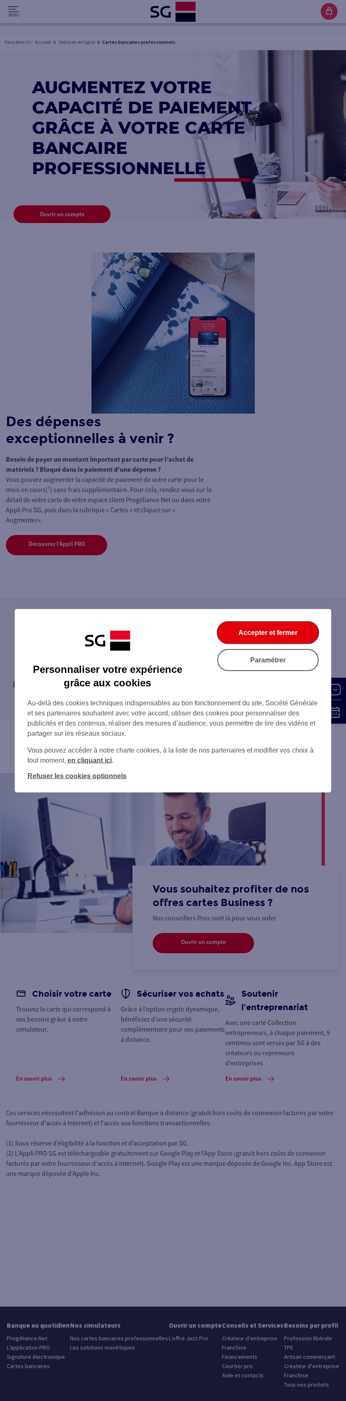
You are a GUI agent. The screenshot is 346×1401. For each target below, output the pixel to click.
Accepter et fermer (267, 632)
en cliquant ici (90, 760)
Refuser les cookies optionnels (77, 775)
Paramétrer (268, 659)
